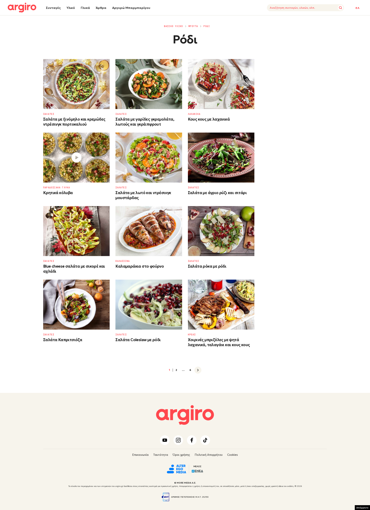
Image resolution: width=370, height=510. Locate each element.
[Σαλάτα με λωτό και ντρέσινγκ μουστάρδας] (148, 158)
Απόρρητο (362, 507)
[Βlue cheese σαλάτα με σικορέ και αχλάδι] (76, 231)
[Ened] (197, 471)
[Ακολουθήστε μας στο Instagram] (178, 440)
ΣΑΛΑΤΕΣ (48, 114)
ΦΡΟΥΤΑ (193, 26)
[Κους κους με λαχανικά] (221, 84)
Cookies (232, 455)
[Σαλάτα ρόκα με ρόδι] (221, 231)
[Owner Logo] (176, 468)
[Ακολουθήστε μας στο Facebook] (192, 440)
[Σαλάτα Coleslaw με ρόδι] (148, 305)
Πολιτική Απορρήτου (209, 455)
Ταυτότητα (160, 455)
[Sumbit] (340, 7)
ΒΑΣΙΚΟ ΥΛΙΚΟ (173, 26)
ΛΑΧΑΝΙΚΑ (194, 114)
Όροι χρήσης (181, 455)
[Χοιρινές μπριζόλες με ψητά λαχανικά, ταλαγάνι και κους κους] (221, 305)
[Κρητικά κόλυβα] (76, 158)
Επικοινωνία (140, 455)
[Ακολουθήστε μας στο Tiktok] (205, 440)
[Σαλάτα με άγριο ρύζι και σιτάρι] (221, 158)
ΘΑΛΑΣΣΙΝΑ (122, 261)
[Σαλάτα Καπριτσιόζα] (76, 305)
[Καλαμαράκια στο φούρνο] (148, 231)
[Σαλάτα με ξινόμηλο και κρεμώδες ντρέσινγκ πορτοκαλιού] (76, 84)
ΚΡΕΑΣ (192, 334)
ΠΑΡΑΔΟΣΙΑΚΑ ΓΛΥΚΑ (56, 187)
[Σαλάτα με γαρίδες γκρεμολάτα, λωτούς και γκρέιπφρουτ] (148, 84)
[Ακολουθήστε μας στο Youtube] (165, 440)
